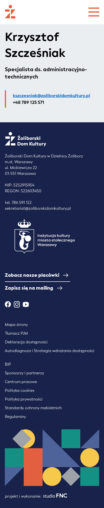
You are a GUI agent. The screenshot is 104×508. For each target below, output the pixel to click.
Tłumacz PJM (16, 333)
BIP (8, 364)
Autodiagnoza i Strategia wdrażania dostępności (49, 350)
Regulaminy (15, 416)
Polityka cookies (19, 390)
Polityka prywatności (24, 399)
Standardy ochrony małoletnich (33, 407)
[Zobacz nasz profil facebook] (8, 304)
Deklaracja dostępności (26, 342)
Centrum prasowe (21, 381)
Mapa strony (16, 324)
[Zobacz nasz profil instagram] (17, 304)
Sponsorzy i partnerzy (24, 373)
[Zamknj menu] (93, 11)
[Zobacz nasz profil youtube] (26, 304)
